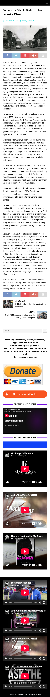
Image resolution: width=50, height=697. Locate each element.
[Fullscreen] (44, 602)
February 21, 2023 (11, 21)
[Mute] (40, 602)
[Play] (6, 602)
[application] (25, 421)
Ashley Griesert (28, 21)
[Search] (45, 331)
